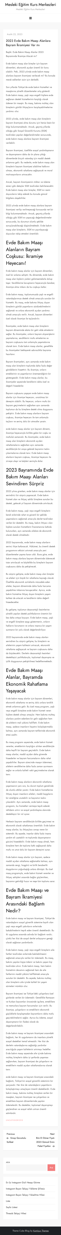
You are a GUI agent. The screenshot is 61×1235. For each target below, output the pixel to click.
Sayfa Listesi (11, 1207)
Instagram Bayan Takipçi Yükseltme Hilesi (25, 1195)
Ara (8, 1162)
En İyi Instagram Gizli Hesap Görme (23, 1182)
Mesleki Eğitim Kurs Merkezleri (30, 4)
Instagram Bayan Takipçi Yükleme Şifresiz (25, 1188)
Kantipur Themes (41, 1230)
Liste (8, 1201)
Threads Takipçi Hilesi (16, 1213)
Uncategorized (14, 1120)
